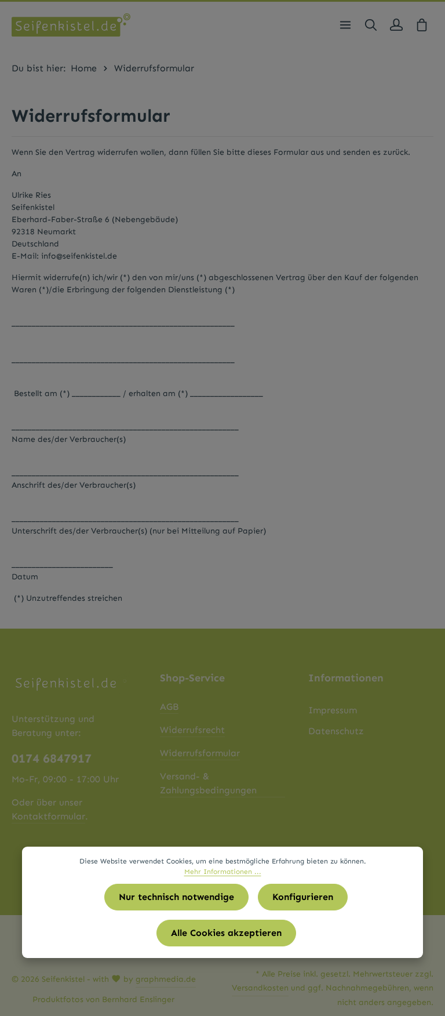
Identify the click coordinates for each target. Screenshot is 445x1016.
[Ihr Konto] (396, 25)
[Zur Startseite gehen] (71, 25)
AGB (169, 706)
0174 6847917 (52, 758)
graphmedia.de (166, 979)
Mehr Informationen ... (222, 872)
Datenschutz (336, 730)
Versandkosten (260, 988)
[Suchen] (370, 25)
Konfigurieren (302, 896)
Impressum (332, 710)
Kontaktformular (48, 816)
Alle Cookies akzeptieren (226, 932)
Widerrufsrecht (192, 729)
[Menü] (345, 25)
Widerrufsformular (200, 753)
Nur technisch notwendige (176, 896)
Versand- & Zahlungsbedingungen (208, 783)
